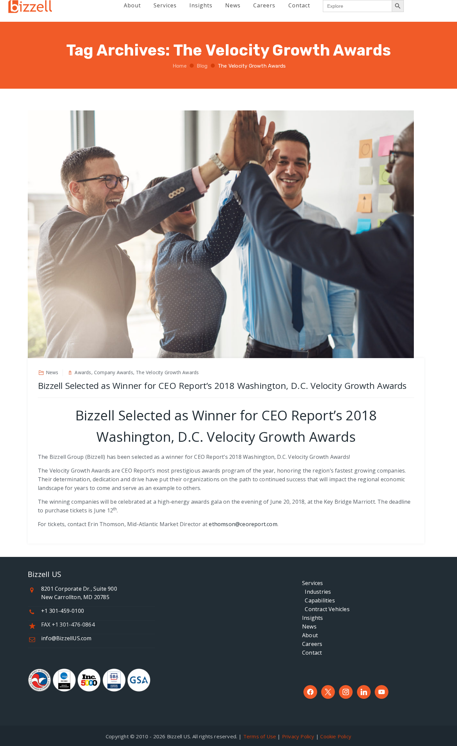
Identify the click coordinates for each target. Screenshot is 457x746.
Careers (312, 644)
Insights (312, 617)
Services (312, 583)
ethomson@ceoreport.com (243, 524)
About (310, 635)
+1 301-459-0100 (62, 610)
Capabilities (318, 600)
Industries (316, 591)
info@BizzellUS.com (66, 638)
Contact (312, 652)
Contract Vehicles (326, 609)
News (309, 626)
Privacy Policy (298, 736)
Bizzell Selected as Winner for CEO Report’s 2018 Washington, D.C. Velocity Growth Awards (222, 386)
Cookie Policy (335, 736)
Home (179, 66)
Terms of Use (259, 736)
